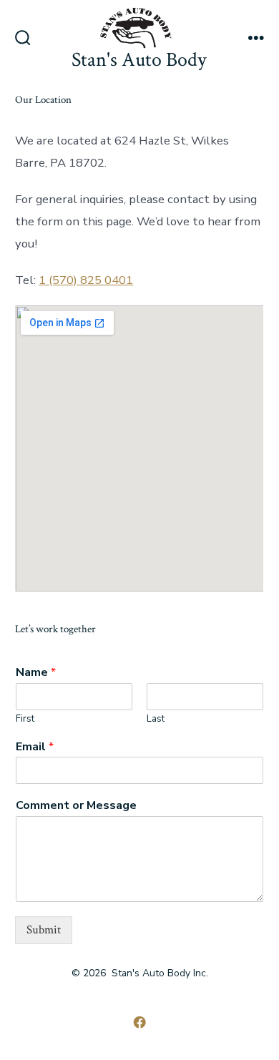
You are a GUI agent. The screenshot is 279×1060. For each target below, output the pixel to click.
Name (36, 672)
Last (156, 719)
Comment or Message (76, 805)
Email (35, 747)
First (25, 719)
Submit (43, 930)
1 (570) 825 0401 (86, 280)
